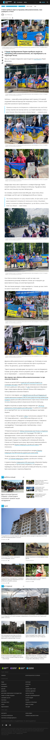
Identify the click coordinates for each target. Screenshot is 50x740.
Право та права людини (8, 695)
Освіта (27, 686)
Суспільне (25, 732)
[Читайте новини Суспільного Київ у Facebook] (2, 725)
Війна (25, 2)
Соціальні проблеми (31, 702)
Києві (8, 51)
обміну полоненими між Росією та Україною (34, 431)
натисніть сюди (19, 733)
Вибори (3, 688)
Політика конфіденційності (9, 717)
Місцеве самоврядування (32, 695)
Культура (28, 684)
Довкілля (3, 691)
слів (28, 387)
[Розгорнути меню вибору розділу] (15, 2)
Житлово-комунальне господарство (11, 693)
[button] (2, 52)
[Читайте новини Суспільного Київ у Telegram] (10, 725)
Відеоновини (5, 706)
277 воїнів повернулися (16, 458)
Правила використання (32, 715)
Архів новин (29, 713)
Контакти (4, 713)
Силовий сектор (5, 697)
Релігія (27, 700)
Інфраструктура (30, 693)
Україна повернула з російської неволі (27, 444)
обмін (26, 416)
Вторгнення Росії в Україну (12, 6)
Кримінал (4, 684)
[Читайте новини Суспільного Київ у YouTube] (6, 725)
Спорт (3, 704)
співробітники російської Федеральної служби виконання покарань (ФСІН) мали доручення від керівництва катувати (26, 397)
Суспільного (38, 59)
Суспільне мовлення (7, 715)
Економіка (4, 686)
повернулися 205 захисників (25, 462)
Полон (3, 6)
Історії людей (29, 697)
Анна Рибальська (8, 14)
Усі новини (19, 2)
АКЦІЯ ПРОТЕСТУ (22, 6)
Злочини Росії (5, 702)
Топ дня (28, 706)
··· (35, 2)
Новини (3, 675)
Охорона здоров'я (30, 691)
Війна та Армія (29, 6)
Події (35, 6)
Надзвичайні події (31, 688)
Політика (3, 700)
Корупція (28, 682)
